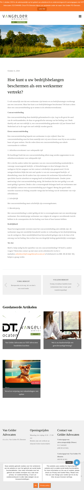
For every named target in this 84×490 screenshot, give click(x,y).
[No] (81, 476)
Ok (36, 485)
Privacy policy (44, 485)
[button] (77, 462)
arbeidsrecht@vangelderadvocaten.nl (30, 254)
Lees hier (42, 9)
